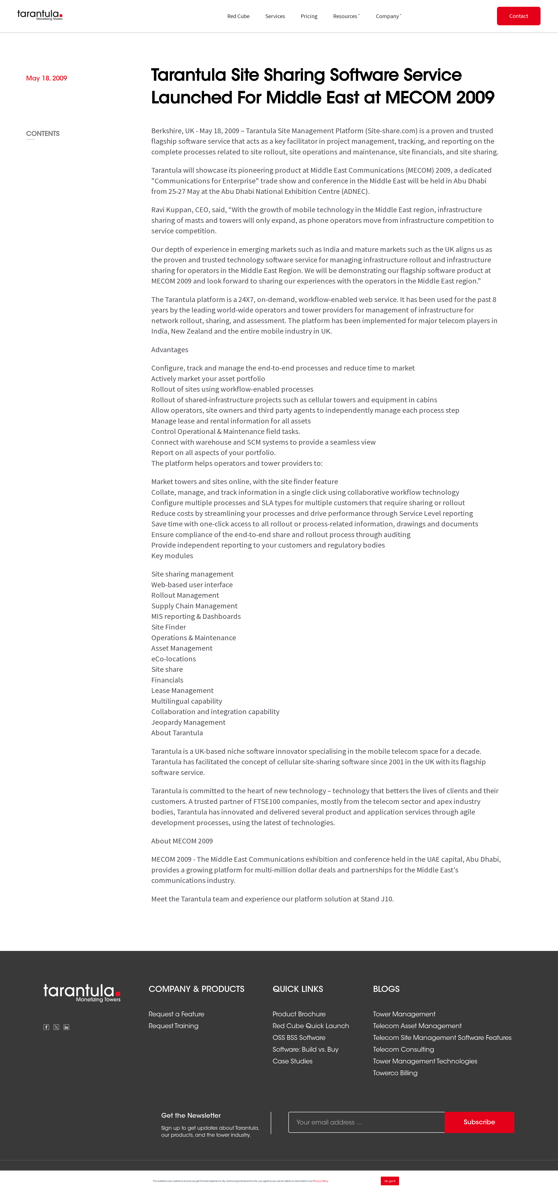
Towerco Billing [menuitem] (395, 1073)
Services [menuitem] (275, 16)
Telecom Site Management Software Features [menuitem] (442, 1038)
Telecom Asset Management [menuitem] (417, 1026)
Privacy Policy (320, 1180)
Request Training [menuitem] (174, 1026)
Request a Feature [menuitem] (176, 1015)
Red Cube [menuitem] (238, 16)
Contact (518, 15)
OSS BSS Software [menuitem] (299, 1038)
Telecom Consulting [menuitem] (403, 1050)
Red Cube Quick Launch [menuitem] (311, 1026)
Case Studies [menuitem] (293, 1062)
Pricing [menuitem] (309, 16)
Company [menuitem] (387, 16)
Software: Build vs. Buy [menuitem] (306, 1050)
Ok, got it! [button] (389, 1181)
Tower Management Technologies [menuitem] (425, 1062)
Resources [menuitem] (345, 16)
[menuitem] (518, 16)
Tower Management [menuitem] (404, 1015)
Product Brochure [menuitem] (299, 1015)
